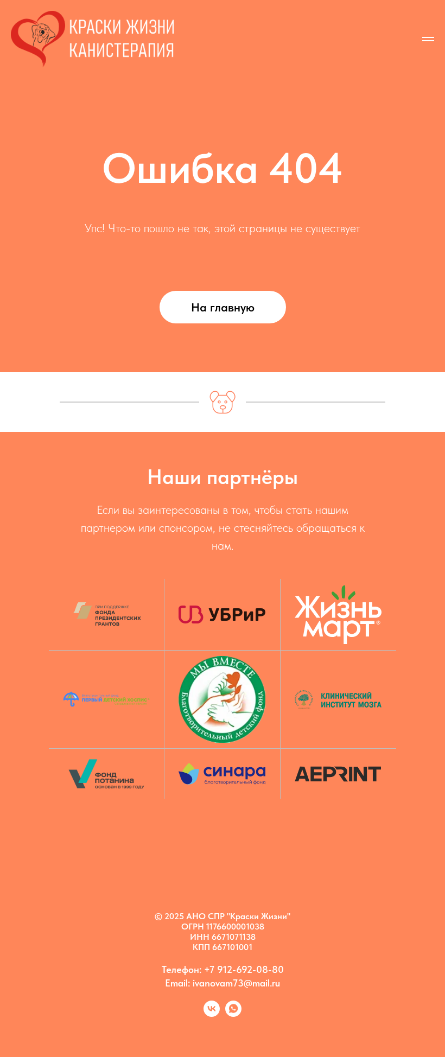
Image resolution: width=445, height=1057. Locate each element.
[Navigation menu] (428, 39)
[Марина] (233, 1013)
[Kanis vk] (212, 1013)
